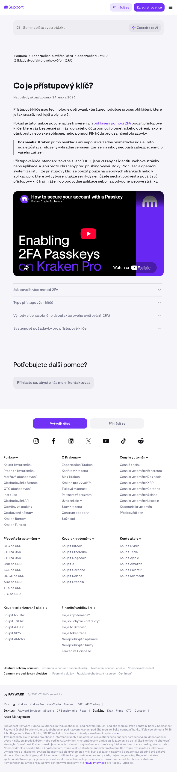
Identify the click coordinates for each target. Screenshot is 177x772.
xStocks (48, 711)
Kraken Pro (37, 704)
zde (116, 733)
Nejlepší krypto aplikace (80, 639)
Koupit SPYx (12, 633)
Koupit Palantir (131, 570)
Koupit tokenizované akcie (25, 608)
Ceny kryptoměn (134, 457)
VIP (80, 704)
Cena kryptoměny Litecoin (139, 501)
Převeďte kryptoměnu (22, 538)
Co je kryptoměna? (76, 615)
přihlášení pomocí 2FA (112, 123)
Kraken (22, 704)
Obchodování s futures (21, 483)
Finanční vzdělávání (78, 608)
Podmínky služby (63, 673)
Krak (110, 711)
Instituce (10, 495)
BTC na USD (12, 546)
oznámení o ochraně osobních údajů (65, 668)
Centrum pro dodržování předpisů (25, 673)
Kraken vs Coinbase (76, 651)
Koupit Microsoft (132, 576)
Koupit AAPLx (14, 627)
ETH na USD (12, 552)
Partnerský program (76, 495)
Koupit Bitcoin (72, 546)
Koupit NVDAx (14, 615)
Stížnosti (68, 519)
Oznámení (125, 673)
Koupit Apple (129, 558)
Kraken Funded (15, 525)
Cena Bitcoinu (130, 465)
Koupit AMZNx (14, 639)
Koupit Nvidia (129, 546)
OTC (129, 711)
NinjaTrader (54, 704)
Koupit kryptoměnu (18, 465)
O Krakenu (71, 457)
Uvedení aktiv (72, 501)
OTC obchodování (17, 489)
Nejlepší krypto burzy (77, 645)
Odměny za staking (18, 507)
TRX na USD (12, 588)
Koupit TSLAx (14, 621)
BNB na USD (13, 564)
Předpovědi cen (131, 513)
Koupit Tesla (129, 552)
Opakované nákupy (18, 513)
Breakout (70, 704)
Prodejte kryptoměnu (19, 471)
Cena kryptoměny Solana (138, 495)
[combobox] (74, 27)
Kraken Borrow (15, 519)
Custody (140, 711)
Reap (83, 711)
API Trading (92, 704)
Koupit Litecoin (73, 582)
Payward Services (29, 711)
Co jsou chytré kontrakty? (81, 621)
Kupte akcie (130, 538)
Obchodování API (16, 501)
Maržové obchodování (20, 477)
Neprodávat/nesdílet (141, 668)
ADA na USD (13, 582)
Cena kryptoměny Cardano (140, 489)
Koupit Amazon (131, 564)
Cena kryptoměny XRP (136, 483)
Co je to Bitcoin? (74, 627)
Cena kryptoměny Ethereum (141, 471)
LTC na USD (12, 594)
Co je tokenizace (74, 633)
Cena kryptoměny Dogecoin (141, 477)
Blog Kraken (71, 477)
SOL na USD (12, 570)
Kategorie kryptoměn (136, 507)
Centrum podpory (75, 513)
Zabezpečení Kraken (77, 465)
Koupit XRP (70, 564)
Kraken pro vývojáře (76, 483)
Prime (119, 711)
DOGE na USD (14, 576)
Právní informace (95, 763)
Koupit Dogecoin (74, 558)
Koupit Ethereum (74, 552)
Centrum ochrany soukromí (21, 668)
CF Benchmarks (67, 711)
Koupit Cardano (73, 570)
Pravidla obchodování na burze (96, 673)
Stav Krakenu (72, 507)
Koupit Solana (72, 576)
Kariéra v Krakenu (75, 471)
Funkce (11, 457)
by (14, 694)
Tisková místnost (74, 489)
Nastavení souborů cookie (108, 668)
